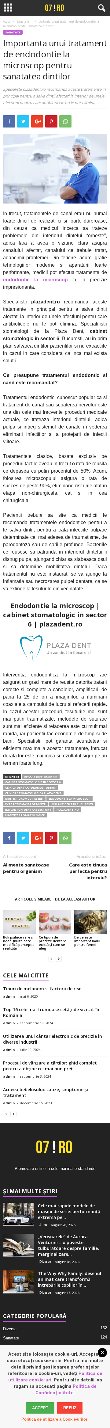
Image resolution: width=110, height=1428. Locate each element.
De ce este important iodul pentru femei (87, 941)
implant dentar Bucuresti (72, 804)
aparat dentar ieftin (40, 777)
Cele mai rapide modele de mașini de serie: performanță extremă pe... (69, 1211)
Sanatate (22, 21)
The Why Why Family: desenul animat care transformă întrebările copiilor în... (69, 1279)
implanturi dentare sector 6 (28, 810)
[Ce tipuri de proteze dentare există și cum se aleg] (55, 922)
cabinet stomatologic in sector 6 (33, 782)
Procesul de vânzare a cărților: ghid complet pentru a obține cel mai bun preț (50, 1066)
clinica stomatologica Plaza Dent (33, 793)
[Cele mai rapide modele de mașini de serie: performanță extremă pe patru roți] (18, 1214)
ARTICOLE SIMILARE (33, 899)
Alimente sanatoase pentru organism (26, 868)
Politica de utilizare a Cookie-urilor (54, 1419)
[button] (100, 8)
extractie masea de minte (25, 804)
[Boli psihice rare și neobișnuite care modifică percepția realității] (19, 922)
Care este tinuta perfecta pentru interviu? (88, 871)
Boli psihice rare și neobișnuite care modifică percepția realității (19, 942)
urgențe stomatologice (25, 815)
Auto (43, 1225)
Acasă (7, 21)
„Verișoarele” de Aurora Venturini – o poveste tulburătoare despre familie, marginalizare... (68, 1245)
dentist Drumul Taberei (24, 799)
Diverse (45, 1261)
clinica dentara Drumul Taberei (30, 788)
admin (9, 996)
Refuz (69, 1408)
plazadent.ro (68, 810)
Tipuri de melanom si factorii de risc (42, 989)
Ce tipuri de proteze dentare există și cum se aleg (52, 942)
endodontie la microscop (69, 799)
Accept (40, 1408)
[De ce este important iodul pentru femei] (90, 922)
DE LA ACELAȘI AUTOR (75, 899)
